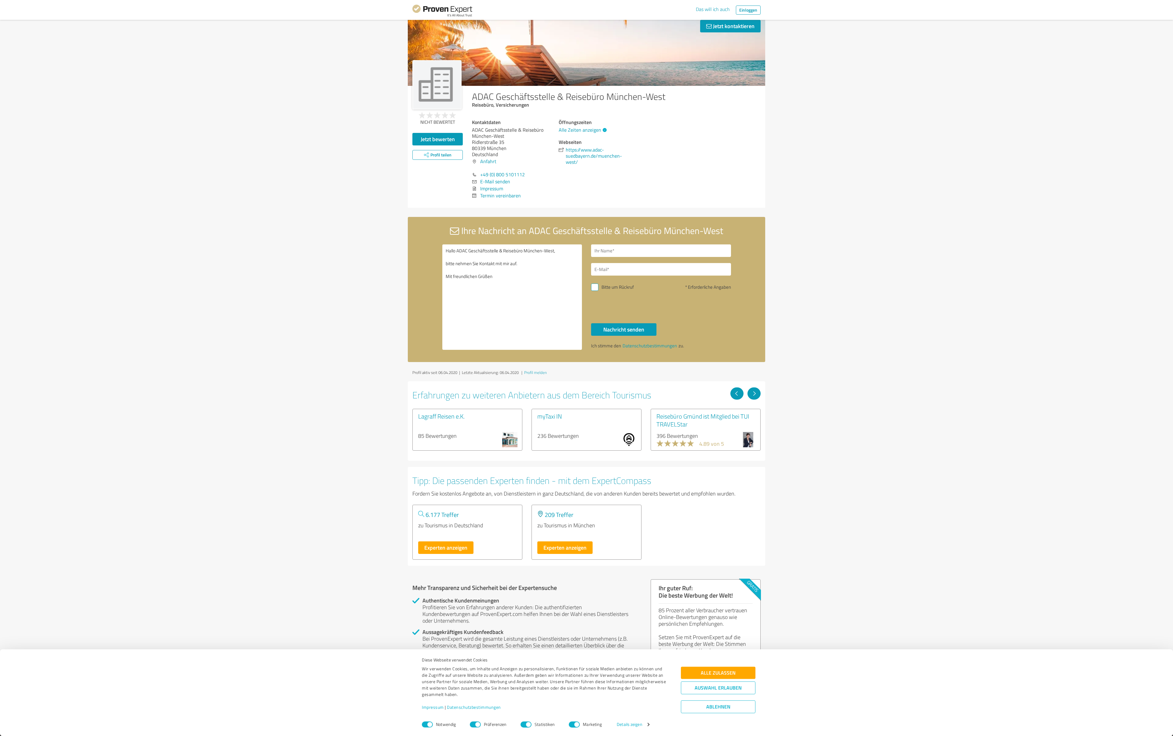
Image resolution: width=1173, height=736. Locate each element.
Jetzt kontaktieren (733, 26)
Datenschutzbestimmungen (474, 707)
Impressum (433, 707)
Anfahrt (488, 161)
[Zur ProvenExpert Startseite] (442, 12)
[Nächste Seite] (754, 393)
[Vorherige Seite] (737, 393)
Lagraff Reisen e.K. (441, 416)
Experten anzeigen (445, 547)
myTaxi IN (549, 416)
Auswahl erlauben (718, 687)
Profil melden (535, 372)
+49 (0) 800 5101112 (502, 174)
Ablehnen (718, 706)
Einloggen (748, 10)
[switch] (475, 724)
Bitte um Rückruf (617, 287)
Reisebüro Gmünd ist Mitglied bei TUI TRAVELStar (702, 420)
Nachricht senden (623, 329)
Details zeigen (629, 724)
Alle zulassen (718, 672)
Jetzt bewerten (438, 139)
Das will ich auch (713, 9)
